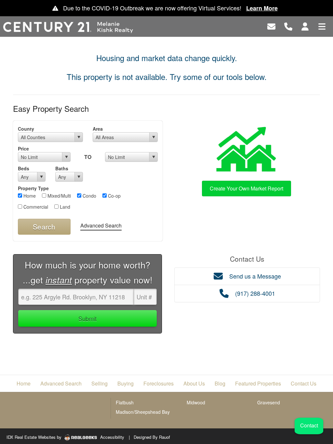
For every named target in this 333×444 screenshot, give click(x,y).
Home (29, 195)
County (26, 128)
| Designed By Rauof (149, 437)
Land (64, 206)
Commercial (35, 206)
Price (23, 148)
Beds (23, 168)
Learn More (262, 8)
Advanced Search (101, 225)
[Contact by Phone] (288, 26)
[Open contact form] (271, 26)
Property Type (33, 188)
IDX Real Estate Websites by (35, 437)
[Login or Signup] (305, 26)
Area (98, 128)
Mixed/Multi (58, 195)
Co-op (114, 195)
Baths (61, 168)
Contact (309, 425)
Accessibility (112, 437)
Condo (88, 195)
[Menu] (322, 26)
